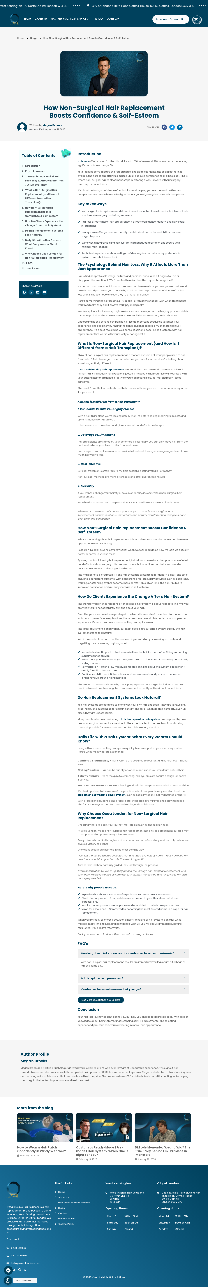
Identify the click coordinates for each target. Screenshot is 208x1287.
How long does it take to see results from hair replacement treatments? (127, 953)
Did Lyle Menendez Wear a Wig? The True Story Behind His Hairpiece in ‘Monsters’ (104, 1151)
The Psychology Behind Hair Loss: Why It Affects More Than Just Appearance (44, 180)
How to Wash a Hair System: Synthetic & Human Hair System (160, 1149)
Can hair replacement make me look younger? (111, 989)
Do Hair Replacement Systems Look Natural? (44, 233)
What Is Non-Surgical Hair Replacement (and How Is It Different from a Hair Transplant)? (42, 196)
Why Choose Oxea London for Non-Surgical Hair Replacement (44, 256)
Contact (113, 19)
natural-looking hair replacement (102, 369)
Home (27, 19)
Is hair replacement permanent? (102, 978)
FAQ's (29, 263)
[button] (164, 127)
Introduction (32, 166)
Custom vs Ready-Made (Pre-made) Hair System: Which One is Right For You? (43, 1151)
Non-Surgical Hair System (68, 19)
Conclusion (32, 268)
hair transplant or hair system (140, 719)
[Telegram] (8, 1270)
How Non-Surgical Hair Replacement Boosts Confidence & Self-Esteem (41, 212)
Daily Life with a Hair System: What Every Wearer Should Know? (43, 244)
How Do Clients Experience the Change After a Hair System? (44, 223)
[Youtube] (13, 1269)
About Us (41, 19)
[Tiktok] (25, 1269)
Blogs (99, 19)
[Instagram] (19, 1269)
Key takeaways (34, 171)
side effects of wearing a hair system (101, 795)
